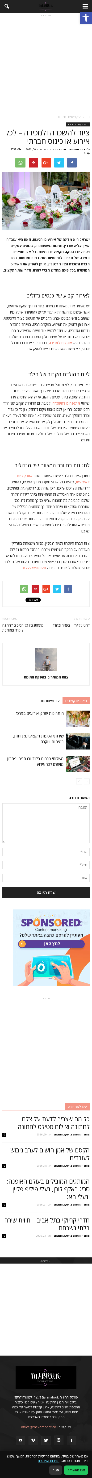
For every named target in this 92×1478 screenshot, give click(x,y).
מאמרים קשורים (76, 700)
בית (88, 117)
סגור (56, 1470)
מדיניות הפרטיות (48, 1460)
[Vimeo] (33, 1440)
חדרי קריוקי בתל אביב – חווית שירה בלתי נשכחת (47, 1224)
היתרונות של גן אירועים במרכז (40, 713)
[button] (86, 18)
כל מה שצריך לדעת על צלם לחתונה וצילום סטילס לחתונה (54, 1123)
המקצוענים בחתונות (77, 124)
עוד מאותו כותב (49, 700)
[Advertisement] (46, 64)
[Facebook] (71, 1440)
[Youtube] (20, 1440)
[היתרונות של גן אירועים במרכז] (78, 719)
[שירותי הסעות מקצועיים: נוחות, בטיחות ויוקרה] (78, 741)
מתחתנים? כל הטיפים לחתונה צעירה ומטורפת (22, 627)
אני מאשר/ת (76, 1470)
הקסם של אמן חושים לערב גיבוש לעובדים (50, 1154)
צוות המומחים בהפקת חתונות (67, 149)
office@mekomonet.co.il (39, 1427)
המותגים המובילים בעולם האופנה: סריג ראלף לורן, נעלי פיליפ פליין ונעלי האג (48, 1189)
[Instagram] (58, 1440)
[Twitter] (46, 1440)
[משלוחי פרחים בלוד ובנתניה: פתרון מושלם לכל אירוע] (78, 764)
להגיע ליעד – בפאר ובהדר (71, 625)
